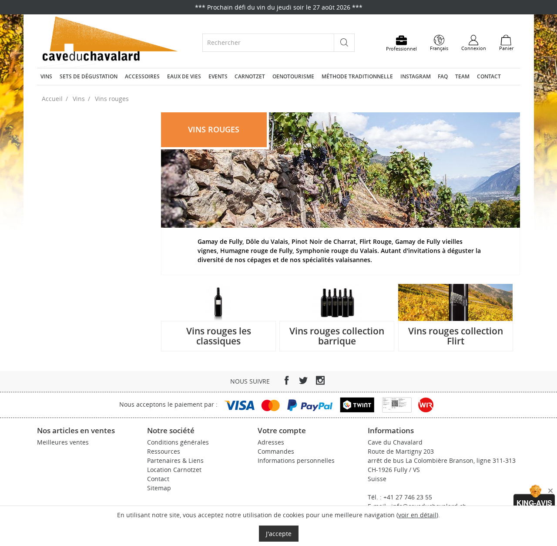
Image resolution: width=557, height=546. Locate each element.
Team (462, 76)
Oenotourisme (293, 76)
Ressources (163, 451)
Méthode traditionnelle (357, 76)
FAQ (443, 76)
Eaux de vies (184, 76)
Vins (46, 76)
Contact (489, 76)
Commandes (276, 451)
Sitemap (159, 488)
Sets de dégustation (88, 76)
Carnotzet (250, 76)
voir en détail (417, 515)
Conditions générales (178, 442)
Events (218, 76)
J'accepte (279, 533)
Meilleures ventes (63, 442)
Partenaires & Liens (175, 460)
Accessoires (142, 76)
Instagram (415, 76)
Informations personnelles (296, 460)
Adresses (271, 442)
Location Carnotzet (174, 469)
